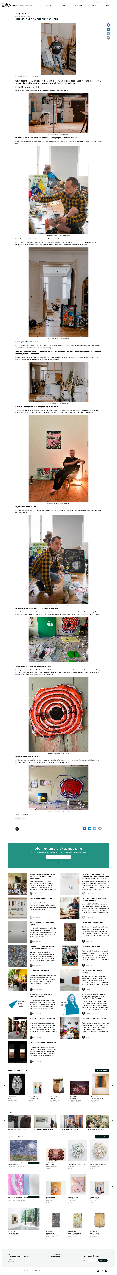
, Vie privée (42, 1271)
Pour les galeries (55, 1254)
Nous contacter (12, 1262)
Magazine (109, 5)
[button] (108, 25)
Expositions (49, 5)
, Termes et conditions (32, 1271)
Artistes (64, 5)
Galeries (94, 5)
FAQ (9, 1254)
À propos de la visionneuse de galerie (18, 1256)
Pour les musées (55, 1256)
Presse (10, 1259)
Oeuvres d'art (79, 5)
